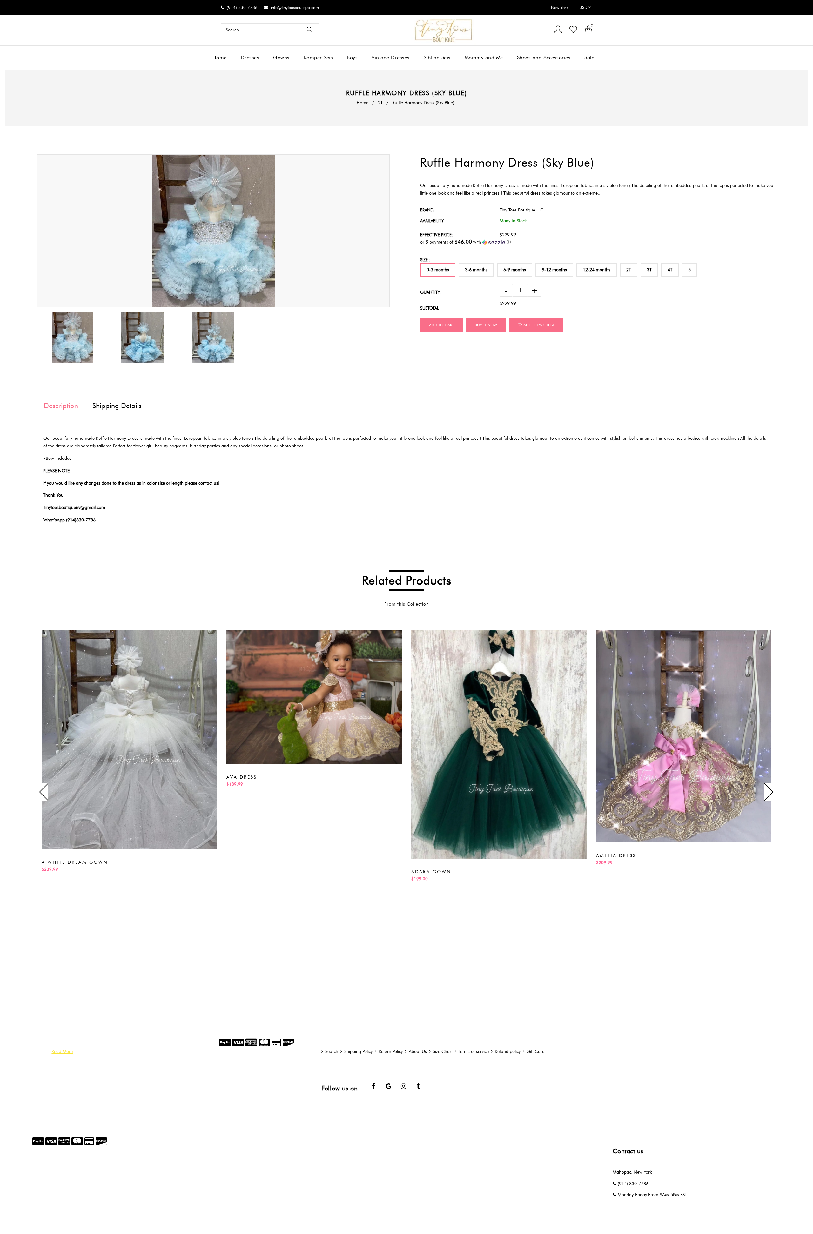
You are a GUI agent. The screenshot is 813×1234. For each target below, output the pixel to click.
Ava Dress (241, 777)
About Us (418, 1051)
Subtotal (429, 308)
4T (670, 269)
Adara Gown (431, 872)
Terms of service (474, 1051)
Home (362, 102)
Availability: (432, 220)
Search (331, 1051)
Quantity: (430, 292)
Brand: (427, 209)
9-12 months (554, 269)
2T (380, 102)
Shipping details (117, 405)
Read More (62, 1051)
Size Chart (443, 1051)
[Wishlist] (573, 30)
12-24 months (596, 269)
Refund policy (508, 1051)
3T (649, 269)
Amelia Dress (616, 855)
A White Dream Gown (75, 862)
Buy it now (486, 325)
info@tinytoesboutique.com (295, 7)
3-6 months (476, 269)
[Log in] (558, 30)
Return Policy (391, 1051)
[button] (598, 242)
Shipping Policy (358, 1051)
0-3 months (438, 269)
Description (61, 405)
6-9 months (514, 269)
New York (559, 7)
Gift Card (536, 1051)
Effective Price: (436, 234)
